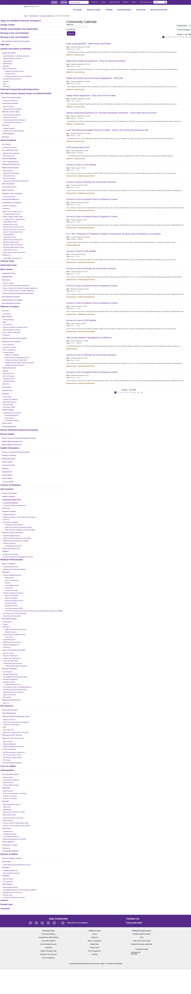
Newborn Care (7, 895)
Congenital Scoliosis (9, 834)
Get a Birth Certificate (48, 941)
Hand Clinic (6, 788)
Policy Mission (9, 418)
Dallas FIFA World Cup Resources (16, 629)
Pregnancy (6, 867)
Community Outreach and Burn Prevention (18, 293)
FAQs (4, 84)
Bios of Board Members (11, 162)
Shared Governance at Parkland (13, 692)
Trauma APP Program (10, 117)
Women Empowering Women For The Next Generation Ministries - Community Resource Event (111, 113)
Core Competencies (11, 580)
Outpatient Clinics (9, 273)
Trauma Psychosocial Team (12, 122)
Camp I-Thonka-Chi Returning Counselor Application (20, 288)
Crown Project (7, 672)
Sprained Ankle (8, 777)
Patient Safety (8, 61)
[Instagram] (42, 923)
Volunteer (5, 909)
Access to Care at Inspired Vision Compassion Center (91, 199)
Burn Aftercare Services (11, 297)
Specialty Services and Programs (14, 338)
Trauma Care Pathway (10, 101)
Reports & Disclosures (10, 168)
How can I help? (8, 283)
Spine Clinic (6, 828)
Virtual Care (7, 314)
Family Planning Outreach (13, 546)
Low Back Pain (7, 831)
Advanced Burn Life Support (12, 300)
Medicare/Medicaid (9, 744)
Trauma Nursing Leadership (12, 115)
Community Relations (48, 934)
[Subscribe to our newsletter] (63, 923)
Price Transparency (145, 2)
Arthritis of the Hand (10, 796)
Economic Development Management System (18, 557)
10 (186, 37)
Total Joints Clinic (9, 815)
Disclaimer (6, 86)
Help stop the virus (9, 719)
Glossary (6, 81)
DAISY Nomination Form (13, 684)
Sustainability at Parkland (11, 203)
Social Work (6, 387)
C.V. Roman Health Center (11, 214)
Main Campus (7, 316)
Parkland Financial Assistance (14, 365)
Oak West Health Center (11, 242)
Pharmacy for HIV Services (12, 735)
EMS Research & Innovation (12, 642)
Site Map (94, 954)
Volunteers (6, 508)
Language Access (9, 379)
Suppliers (5, 551)
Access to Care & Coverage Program (16, 452)
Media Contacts (8, 190)
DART (5, 322)
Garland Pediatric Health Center (13, 227)
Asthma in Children (9, 455)
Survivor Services (8, 106)
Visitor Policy (7, 423)
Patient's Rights (8, 410)
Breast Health (7, 434)
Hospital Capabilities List (11, 645)
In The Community (9, 749)
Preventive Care (10, 74)
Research (5, 137)
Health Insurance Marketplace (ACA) (17, 357)
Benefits (8, 583)
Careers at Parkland (10, 485)
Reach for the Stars (9, 695)
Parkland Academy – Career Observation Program (19, 517)
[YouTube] (54, 923)
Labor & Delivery (8, 879)
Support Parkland (114, 2)
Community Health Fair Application (14, 505)
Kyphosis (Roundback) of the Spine (14, 839)
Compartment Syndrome (11, 780)
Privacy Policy (94, 947)
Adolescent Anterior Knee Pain (13, 818)
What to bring (7, 741)
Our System (77, 10)
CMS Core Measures (10, 69)
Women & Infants (9, 854)
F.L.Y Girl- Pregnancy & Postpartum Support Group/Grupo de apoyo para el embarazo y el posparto (113, 234)
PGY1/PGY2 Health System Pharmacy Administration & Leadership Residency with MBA (34, 611)
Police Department (9, 427)
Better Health (7, 478)
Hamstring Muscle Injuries (11, 804)
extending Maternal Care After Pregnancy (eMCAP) (19, 890)
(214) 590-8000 (117, 963)
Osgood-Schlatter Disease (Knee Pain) (15, 823)
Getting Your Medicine (10, 399)
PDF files (5, 45)
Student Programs (9, 511)
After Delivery (7, 884)
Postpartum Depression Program (14, 897)
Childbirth (5, 876)
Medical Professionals (159, 10)
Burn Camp (6, 280)
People (5, 624)
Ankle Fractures (8, 782)
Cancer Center (7, 462)
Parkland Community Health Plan (15, 360)
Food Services (7, 325)
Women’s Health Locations (12, 858)
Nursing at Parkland (9, 669)
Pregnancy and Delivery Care (14, 71)
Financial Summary (9, 178)
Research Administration (11, 700)
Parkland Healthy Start (10, 870)
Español (63, 2)
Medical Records (8, 373)
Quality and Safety (9, 53)
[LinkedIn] (48, 923)
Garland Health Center (10, 224)
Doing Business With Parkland (48, 937)
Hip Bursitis (6, 807)
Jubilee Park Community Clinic (13, 240)
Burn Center (6, 269)
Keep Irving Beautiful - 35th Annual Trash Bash (88, 43)
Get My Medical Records (48, 944)
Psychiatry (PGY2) (11, 603)
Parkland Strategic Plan (11, 164)
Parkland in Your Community (12, 533)
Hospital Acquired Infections (12, 58)
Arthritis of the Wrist (10, 798)
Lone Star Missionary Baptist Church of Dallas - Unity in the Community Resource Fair (107, 130)
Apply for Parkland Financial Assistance (20, 21)
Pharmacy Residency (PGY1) (14, 601)
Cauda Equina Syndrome (11, 836)
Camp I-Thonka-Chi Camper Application (16, 285)
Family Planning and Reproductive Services (17, 865)
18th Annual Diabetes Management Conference (89, 337)
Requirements (9, 578)
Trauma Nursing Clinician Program (14, 120)
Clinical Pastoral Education (11, 616)
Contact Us (94, 2)
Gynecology (6, 862)
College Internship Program (14, 525)
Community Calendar (10, 503)
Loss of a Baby (8, 766)
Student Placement (9, 514)
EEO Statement (8, 171)
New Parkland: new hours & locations (16, 41)
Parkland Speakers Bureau (11, 536)
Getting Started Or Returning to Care (16, 716)
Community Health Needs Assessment (16, 181)
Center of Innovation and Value (13, 650)
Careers (103, 2)
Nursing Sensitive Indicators (12, 79)
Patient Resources (9, 368)
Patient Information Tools (48, 951)
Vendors (133, 2)
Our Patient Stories (9, 187)
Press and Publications (10, 661)
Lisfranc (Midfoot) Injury (11, 785)
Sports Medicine (8, 842)
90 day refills (7, 397)
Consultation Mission (12, 420)
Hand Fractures (8, 791)
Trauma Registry (8, 134)
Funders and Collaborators (11, 658)
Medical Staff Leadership (11, 153)
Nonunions (6, 848)
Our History (6, 144)
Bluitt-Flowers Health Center (12, 212)
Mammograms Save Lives (11, 445)
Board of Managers (9, 159)
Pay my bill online (8, 345)
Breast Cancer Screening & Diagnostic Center (19, 438)
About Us (6, 703)
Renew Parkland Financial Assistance (19, 430)
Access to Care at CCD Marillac (81, 165)
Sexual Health (7, 475)
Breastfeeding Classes (10, 887)
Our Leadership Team (10, 150)
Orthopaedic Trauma (10, 845)
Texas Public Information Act (12, 258)
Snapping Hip (7, 809)
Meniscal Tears (8, 820)
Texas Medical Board (12, 585)
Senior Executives (9, 156)
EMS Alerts (6, 627)
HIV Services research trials (12, 755)
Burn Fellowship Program (11, 303)
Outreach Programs (9, 543)
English (54, 2)
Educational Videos (9, 407)
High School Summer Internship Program (18, 527)
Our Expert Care (8, 881)
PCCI (141, 937)
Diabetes (5, 468)
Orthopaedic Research (10, 851)
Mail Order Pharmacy (10, 402)
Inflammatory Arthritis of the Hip (14, 812)
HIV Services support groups (12, 757)
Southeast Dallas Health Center (13, 247)
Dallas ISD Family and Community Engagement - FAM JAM (94, 78)
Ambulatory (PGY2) (11, 606)
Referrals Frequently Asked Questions (19, 89)
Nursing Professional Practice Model (15, 690)
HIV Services (6, 706)
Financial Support (8, 352)
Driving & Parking (8, 320)
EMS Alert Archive (11, 632)
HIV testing (6, 760)
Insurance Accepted (9, 347)
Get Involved (141, 10)
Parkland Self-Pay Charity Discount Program (19, 363)
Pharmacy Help (8, 404)
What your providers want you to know (15, 732)
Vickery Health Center (10, 250)
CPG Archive (9, 637)
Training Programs (9, 128)
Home (26, 16)
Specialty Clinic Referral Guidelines (14, 569)
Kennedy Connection (10, 147)
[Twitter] (36, 923)
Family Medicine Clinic (10, 222)
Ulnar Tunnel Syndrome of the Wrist (14, 793)
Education (6, 125)
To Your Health (7, 482)
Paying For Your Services (11, 342)
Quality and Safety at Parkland (15, 49)
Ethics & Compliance (94, 941)
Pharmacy (5, 394)
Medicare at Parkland (12, 355)
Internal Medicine (8, 234)
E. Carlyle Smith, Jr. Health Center (14, 219)
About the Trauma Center (11, 98)
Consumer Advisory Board (12, 763)
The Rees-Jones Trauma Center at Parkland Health (25, 93)
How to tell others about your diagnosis (16, 722)
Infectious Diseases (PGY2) (14, 608)
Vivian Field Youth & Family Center (14, 252)
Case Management (9, 713)
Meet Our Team (8, 653)
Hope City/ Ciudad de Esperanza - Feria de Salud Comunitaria (95, 61)
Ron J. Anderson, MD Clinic (11, 332)
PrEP (4, 727)
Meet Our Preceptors (12, 596)
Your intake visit (8, 730)
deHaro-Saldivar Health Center (13, 217)
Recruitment (7, 697)
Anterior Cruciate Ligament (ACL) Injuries (16, 826)
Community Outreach (10, 103)
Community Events (9, 197)
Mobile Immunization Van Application (19, 29)
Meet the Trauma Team (11, 112)
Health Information (124, 10)
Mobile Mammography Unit (12, 441)
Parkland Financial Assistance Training (15, 541)
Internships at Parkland (10, 522)
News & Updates (8, 184)
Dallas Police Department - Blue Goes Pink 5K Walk (91, 95)
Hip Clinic (5, 801)
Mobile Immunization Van (11, 548)
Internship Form (8, 265)
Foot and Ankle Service (10, 774)
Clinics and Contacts (10, 710)
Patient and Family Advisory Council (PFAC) (17, 538)
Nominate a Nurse (9, 682)
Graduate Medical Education (12, 575)
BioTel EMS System (9, 619)
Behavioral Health (8, 459)
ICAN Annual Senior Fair (78, 147)
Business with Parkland (10, 554)
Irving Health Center (9, 237)
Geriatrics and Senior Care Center (14, 229)
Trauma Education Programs (12, 109)
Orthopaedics (7, 770)
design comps (7, 25)
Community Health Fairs (47, 16)
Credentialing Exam (9, 640)
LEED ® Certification (9, 206)
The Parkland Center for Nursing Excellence (17, 687)
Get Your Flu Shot (8, 465)
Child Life (5, 384)
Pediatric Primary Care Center (12, 245)
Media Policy (94, 944)
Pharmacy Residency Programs (13, 593)
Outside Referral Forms (10, 567)
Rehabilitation (7, 277)
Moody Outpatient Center (11, 330)
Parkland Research (9, 381)
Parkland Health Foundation (142, 934)
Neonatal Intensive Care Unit (12, 892)
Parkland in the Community (12, 193)
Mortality (6, 66)
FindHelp (109, 10)
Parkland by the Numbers (11, 173)
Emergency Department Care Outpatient (18, 76)
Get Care (5, 311)
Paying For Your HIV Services (13, 738)
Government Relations (10, 199)
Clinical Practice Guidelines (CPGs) (14, 634)
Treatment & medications (11, 725)
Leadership (48, 947)
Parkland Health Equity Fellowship (16, 666)
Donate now (6, 904)
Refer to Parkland (8, 564)
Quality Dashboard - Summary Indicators (16, 56)
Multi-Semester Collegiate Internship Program (20, 530)
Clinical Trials (7, 261)
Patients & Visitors (94, 10)
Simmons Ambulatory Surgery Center (15, 327)
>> (189, 37)
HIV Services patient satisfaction (14, 752)
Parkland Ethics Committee (12, 413)
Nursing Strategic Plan (10, 674)
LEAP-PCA (6, 520)
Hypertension (7, 472)
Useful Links (9, 588)
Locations (6, 208)
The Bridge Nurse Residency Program (15, 677)
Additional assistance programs (13, 746)
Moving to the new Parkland (14, 33)
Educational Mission (11, 415)
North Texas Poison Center (141, 941)
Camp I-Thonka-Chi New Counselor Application (18, 291)
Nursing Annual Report (10, 679)
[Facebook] (30, 923)
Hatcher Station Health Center (13, 232)
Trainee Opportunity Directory (12, 663)
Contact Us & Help (11, 590)
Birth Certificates (8, 376)
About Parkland (8, 140)
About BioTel (7, 622)
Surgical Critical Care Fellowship (13, 131)
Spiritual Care (7, 390)
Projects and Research (10, 656)
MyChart (125, 2)
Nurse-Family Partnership (11, 873)
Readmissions (7, 63)
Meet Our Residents (11, 598)
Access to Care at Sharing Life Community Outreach (91, 182)
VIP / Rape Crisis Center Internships (15, 613)
